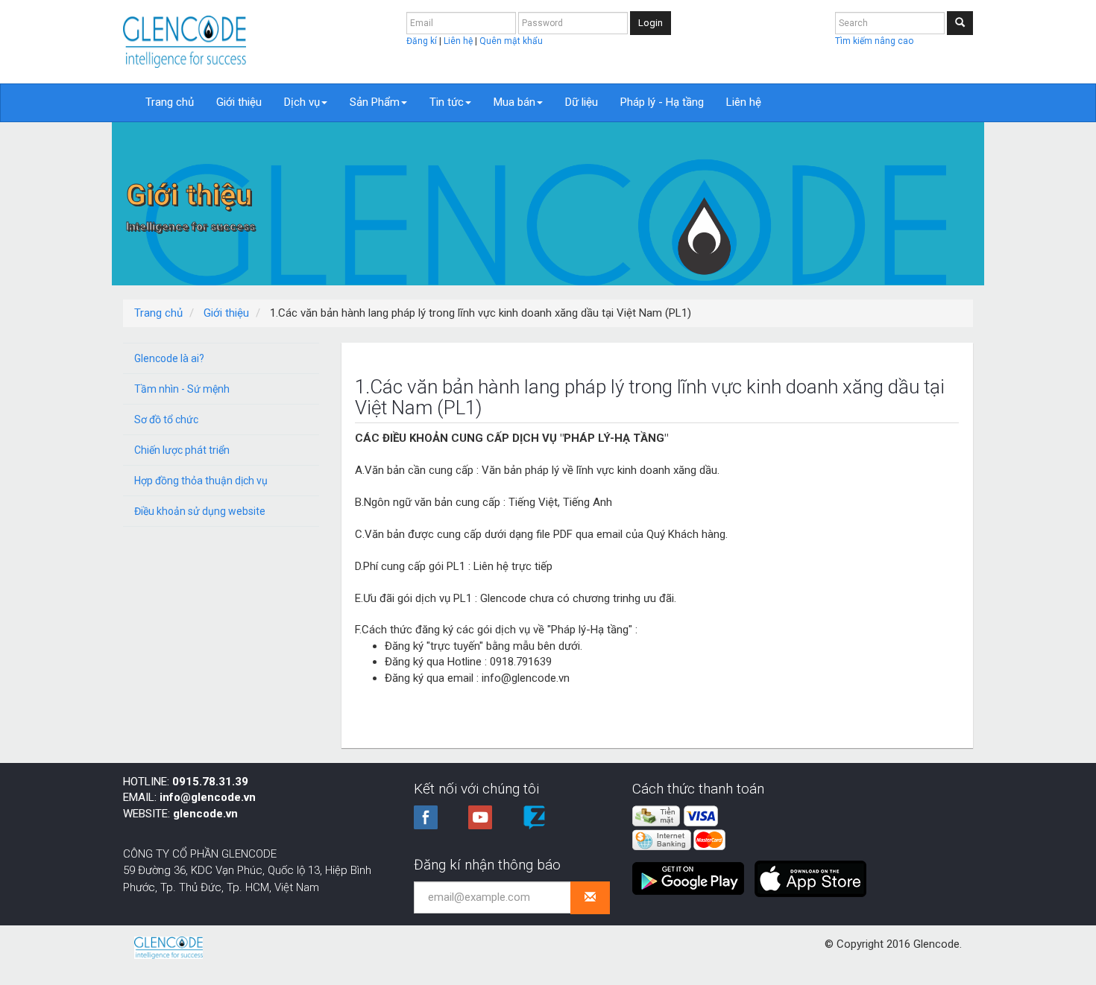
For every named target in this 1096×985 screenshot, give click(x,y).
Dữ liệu (581, 102)
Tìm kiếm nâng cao (874, 41)
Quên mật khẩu (511, 41)
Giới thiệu (239, 102)
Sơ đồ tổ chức (166, 419)
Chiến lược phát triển (182, 450)
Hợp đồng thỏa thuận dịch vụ (201, 481)
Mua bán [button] (514, 102)
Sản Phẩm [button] (375, 102)
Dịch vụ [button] (302, 102)
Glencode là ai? (169, 358)
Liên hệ (459, 41)
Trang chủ (169, 102)
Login (650, 22)
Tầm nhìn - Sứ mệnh (182, 389)
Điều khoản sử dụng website (199, 511)
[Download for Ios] (810, 872)
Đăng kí (422, 41)
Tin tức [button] (446, 102)
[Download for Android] (692, 872)
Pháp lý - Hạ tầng (662, 102)
